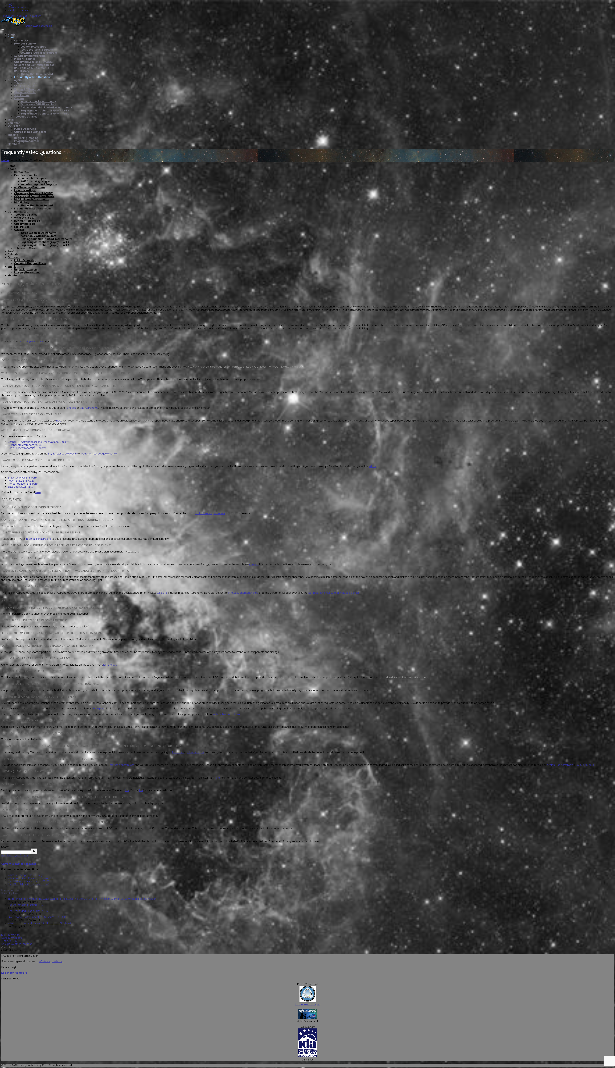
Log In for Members (14, 972)
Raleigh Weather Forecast (16, 943)
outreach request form (226, 714)
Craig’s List (553, 764)
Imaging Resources (27, 141)
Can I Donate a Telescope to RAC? (28, 881)
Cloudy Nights (195, 752)
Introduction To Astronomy (38, 101)
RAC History (21, 71)
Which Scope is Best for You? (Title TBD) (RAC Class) (39, 923)
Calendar (14, 122)
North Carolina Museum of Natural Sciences (334, 592)
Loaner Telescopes (33, 46)
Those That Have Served (36, 74)
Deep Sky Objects (12, 937)
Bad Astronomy (89, 407)
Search (5, 846)
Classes (19, 98)
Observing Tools (25, 92)
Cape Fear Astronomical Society (27, 448)
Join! (11, 119)
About (12, 37)
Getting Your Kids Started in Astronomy (46, 107)
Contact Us (21, 40)
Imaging (13, 134)
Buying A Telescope (27, 89)
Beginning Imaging (26, 137)
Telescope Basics (25, 83)
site (218, 777)
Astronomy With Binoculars (38, 104)
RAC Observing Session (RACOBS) (28, 911)
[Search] (34, 851)
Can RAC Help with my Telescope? (28, 884)
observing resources (31, 341)
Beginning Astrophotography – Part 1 (44, 110)
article (372, 466)
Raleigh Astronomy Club (38, 25)
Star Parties (21, 95)
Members (14, 144)
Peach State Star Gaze (21, 480)
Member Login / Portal (15, 855)
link (127, 790)
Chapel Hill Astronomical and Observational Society (38, 441)
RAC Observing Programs (37, 49)
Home (12, 34)
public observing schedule (209, 513)
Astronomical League (307, 1004)
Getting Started (18, 80)
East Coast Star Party (20, 486)
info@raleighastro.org (38, 538)
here (58, 420)
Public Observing (25, 128)
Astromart (178, 752)
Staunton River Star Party (22, 477)
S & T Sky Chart (10, 934)
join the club (110, 664)
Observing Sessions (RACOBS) (33, 61)
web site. (162, 592)
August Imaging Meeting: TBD (25, 904)
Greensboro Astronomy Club (25, 444)
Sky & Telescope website (63, 453)
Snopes (71, 407)
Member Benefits (25, 43)
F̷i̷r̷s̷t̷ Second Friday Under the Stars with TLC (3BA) (37, 917)
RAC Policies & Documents (31, 68)
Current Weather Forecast (18, 863)
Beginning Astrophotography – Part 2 (44, 113)
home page (98, 708)
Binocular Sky (9, 940)
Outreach (14, 125)
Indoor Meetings (25, 58)
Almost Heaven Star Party (23, 483)
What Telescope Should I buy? (26, 875)
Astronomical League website (99, 453)
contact (253, 564)
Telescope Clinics (25, 116)
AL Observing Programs (29, 55)
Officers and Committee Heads (34, 64)
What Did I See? (24, 86)
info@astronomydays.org (243, 592)
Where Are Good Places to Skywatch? (30, 878)
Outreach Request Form (30, 131)
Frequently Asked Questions (32, 77)
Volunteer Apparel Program (38, 52)
